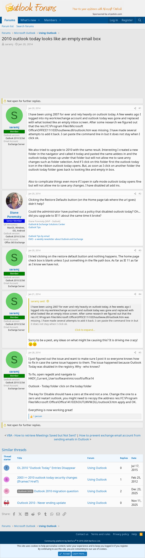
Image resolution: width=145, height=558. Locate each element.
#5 (140, 352)
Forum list (8, 26)
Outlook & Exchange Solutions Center (46, 224)
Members (50, 20)
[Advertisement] (72, 72)
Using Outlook (97, 468)
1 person (37, 416)
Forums (9, 20)
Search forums (25, 26)
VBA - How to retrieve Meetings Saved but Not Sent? (41, 435)
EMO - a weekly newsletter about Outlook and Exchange (55, 239)
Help (134, 534)
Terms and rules (100, 534)
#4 (140, 294)
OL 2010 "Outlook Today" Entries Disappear (46, 468)
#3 (140, 250)
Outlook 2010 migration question (48, 491)
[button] (39, 20)
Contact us (82, 534)
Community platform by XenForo (73, 540)
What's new (28, 20)
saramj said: (38, 301)
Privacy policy (121, 534)
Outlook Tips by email (39, 236)
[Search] (139, 20)
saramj (9, 44)
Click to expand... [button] (85, 329)
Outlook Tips (34, 227)
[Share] (135, 108)
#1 (140, 108)
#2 (140, 193)
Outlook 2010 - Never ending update (41, 503)
